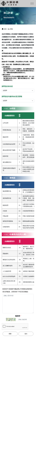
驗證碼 (18, 316)
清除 (10, 333)
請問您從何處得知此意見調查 (12, 96)
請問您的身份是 (7, 86)
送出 (26, 333)
